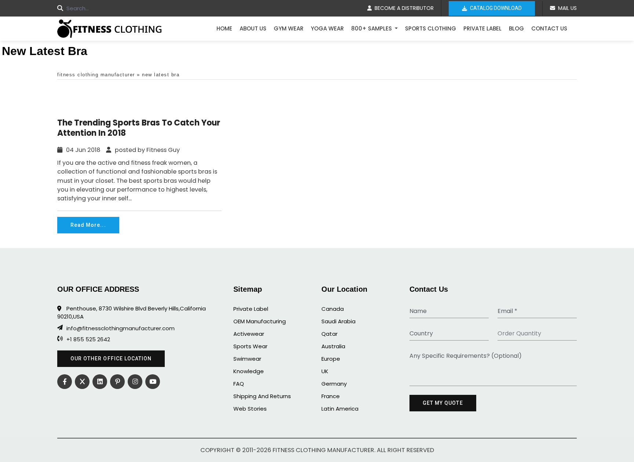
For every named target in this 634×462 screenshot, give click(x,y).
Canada (332, 309)
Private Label (482, 28)
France (330, 396)
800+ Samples (372, 28)
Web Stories (250, 408)
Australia (333, 346)
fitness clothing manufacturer (96, 74)
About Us (253, 28)
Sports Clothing (430, 28)
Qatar (329, 334)
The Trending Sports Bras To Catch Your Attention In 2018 (138, 128)
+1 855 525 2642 (88, 339)
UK (324, 371)
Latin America (339, 408)
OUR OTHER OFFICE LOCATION (111, 358)
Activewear (248, 334)
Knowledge (248, 371)
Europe (330, 359)
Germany (334, 384)
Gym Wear (288, 28)
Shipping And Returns (262, 396)
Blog (516, 28)
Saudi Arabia (338, 321)
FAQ (238, 384)
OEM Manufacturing (259, 321)
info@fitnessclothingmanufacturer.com (120, 328)
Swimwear (247, 359)
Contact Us (549, 28)
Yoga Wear (327, 28)
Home (224, 28)
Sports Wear (250, 346)
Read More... (88, 225)
